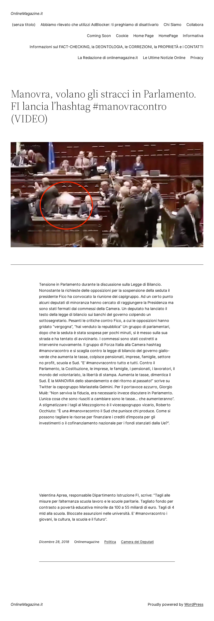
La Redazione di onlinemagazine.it (108, 57)
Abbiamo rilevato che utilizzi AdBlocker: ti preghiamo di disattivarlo (100, 24)
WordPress (193, 604)
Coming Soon (99, 35)
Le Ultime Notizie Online (164, 57)
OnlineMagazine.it (27, 13)
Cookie (122, 35)
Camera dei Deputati (137, 542)
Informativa (193, 35)
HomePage (168, 35)
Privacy (196, 57)
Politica (110, 542)
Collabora (194, 24)
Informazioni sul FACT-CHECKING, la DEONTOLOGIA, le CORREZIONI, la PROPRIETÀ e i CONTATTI (116, 47)
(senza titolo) (24, 24)
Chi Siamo (172, 24)
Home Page (143, 35)
